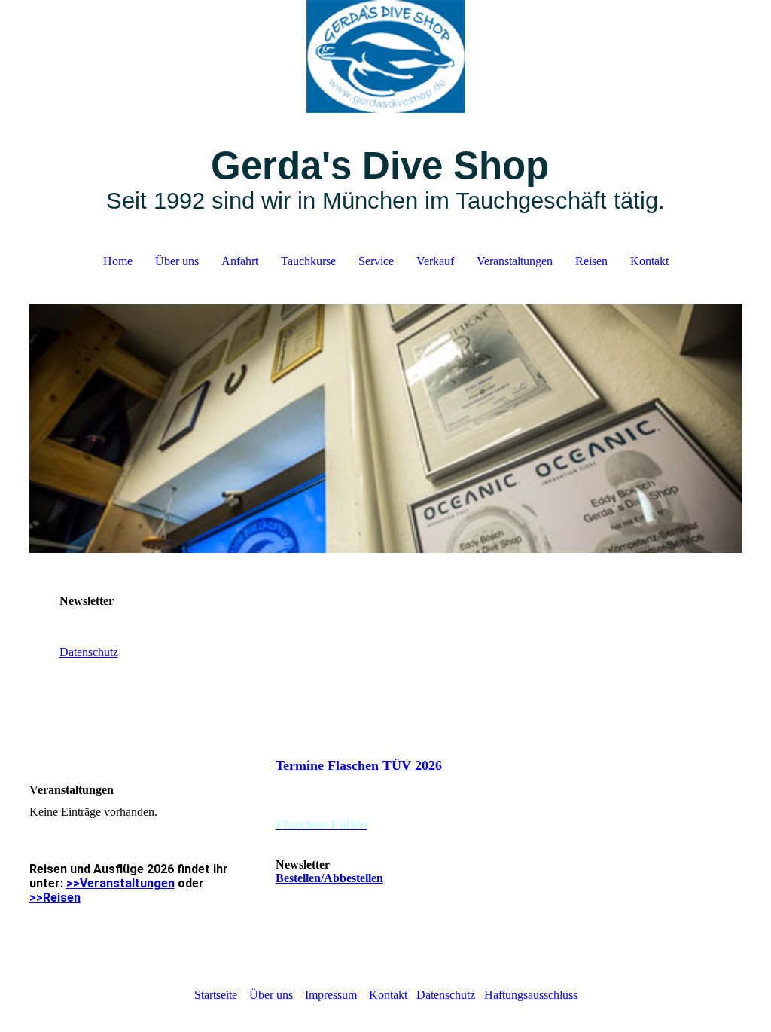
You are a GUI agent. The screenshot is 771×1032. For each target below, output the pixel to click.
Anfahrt (239, 261)
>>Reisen (55, 897)
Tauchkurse (308, 261)
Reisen (591, 261)
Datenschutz (88, 652)
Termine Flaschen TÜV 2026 (359, 765)
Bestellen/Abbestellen (329, 878)
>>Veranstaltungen (120, 883)
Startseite (215, 994)
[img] (385, 56)
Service (376, 261)
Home (118, 261)
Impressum (331, 994)
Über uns (177, 261)
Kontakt (649, 261)
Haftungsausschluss (530, 994)
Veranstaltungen (515, 261)
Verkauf (435, 261)
